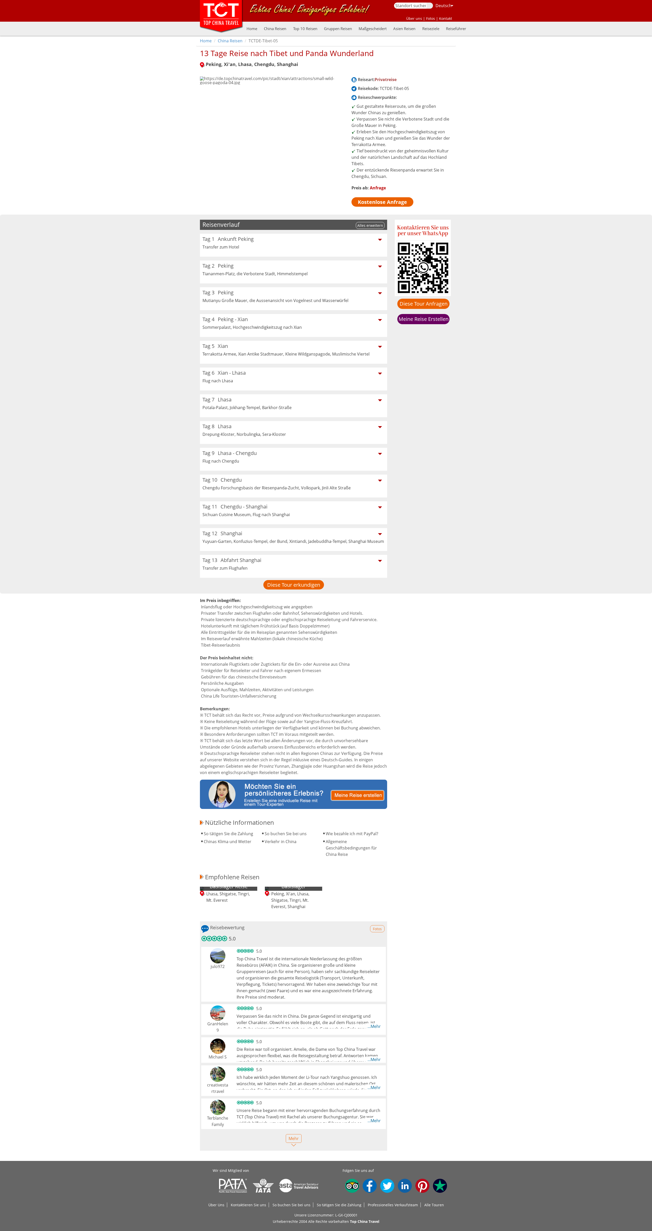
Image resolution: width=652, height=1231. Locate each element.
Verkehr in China (280, 841)
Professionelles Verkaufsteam (393, 1204)
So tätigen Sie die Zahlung (228, 833)
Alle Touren (434, 1204)
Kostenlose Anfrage (382, 202)
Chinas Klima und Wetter (227, 841)
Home (252, 28)
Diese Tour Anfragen (423, 303)
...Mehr (374, 1026)
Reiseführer (456, 28)
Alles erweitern (370, 225)
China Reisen (275, 28)
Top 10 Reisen (305, 28)
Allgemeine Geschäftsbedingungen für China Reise (351, 848)
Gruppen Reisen (338, 28)
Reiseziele (430, 28)
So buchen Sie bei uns (286, 833)
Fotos (430, 18)
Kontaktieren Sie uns (248, 1204)
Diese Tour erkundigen (293, 584)
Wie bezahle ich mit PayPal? (352, 833)
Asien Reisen (404, 28)
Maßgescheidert (373, 28)
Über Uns (216, 1204)
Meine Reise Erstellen (424, 319)
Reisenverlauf (221, 225)
